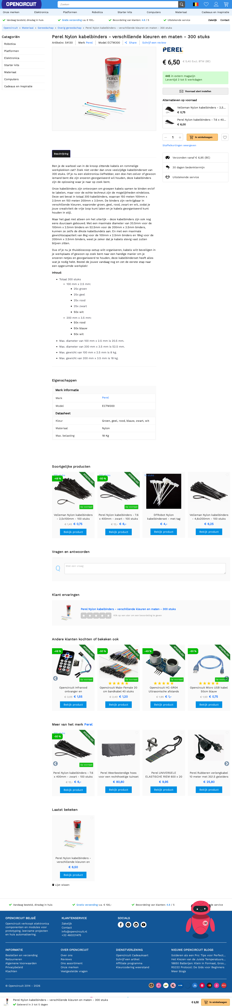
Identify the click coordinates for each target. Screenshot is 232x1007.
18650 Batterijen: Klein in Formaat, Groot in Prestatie (199, 963)
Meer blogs (178, 971)
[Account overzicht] (213, 4)
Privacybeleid (14, 967)
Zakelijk (212, 20)
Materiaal (181, 12)
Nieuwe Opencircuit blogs (192, 949)
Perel (105, 397)
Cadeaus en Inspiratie (215, 12)
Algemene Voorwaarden (21, 963)
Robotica (97, 12)
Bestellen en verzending (21, 955)
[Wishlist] (203, 4)
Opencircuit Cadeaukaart (132, 955)
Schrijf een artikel (128, 959)
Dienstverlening (129, 949)
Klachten (11, 971)
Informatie (14, 949)
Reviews (66, 959)
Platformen (70, 12)
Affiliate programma (129, 963)
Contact (224, 20)
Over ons (66, 955)
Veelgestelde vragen (74, 971)
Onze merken (11, 12)
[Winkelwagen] (223, 4)
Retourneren (13, 959)
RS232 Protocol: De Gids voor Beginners (197, 967)
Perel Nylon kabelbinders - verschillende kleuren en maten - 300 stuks (128, 609)
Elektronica (41, 12)
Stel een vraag (74, 565)
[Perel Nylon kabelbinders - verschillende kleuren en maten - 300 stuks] (66, 613)
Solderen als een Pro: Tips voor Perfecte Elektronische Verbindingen (199, 955)
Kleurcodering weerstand (132, 967)
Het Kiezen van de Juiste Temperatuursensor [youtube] (199, 959)
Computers (154, 12)
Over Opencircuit (75, 949)
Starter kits (125, 12)
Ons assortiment (71, 963)
